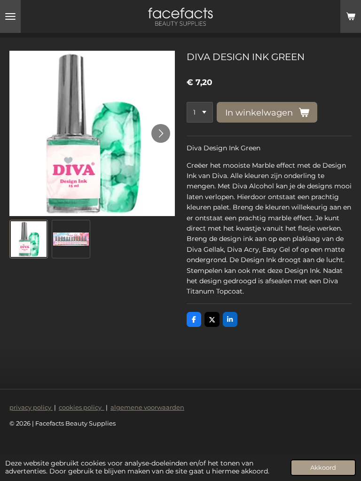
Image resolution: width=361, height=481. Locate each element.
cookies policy (81, 407)
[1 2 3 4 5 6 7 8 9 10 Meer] (200, 112)
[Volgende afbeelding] (160, 133)
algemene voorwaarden (147, 407)
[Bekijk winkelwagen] (350, 16)
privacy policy (31, 407)
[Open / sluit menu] (10, 16)
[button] (28, 239)
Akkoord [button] (323, 467)
